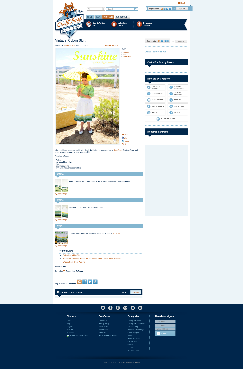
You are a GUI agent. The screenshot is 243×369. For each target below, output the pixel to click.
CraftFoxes (162, 9)
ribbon (126, 53)
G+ (125, 308)
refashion (127, 57)
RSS (140, 308)
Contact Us (103, 321)
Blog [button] (98, 17)
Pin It (124, 144)
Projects (70, 327)
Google (170, 9)
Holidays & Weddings (136, 330)
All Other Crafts (133, 350)
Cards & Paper (133, 333)
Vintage (130, 347)
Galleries (70, 333)
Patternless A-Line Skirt (71, 255)
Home (69, 321)
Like (125, 138)
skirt (125, 55)
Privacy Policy (104, 324)
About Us (102, 333)
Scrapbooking (133, 327)
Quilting (130, 344)
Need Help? (103, 330)
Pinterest (118, 308)
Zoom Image (62, 194)
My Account (122, 17)
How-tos (70, 330)
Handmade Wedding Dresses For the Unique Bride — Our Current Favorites (92, 259)
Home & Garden (134, 339)
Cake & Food (133, 341)
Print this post (113, 46)
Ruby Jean (118, 150)
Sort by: (124, 292)
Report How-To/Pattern (75, 271)
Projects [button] (108, 17)
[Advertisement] (98, 274)
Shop (90, 17)
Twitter (167, 9)
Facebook (164, 9)
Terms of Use (104, 327)
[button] (121, 24)
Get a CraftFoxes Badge (108, 336)
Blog (68, 324)
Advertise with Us (155, 51)
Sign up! (182, 9)
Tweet (126, 141)
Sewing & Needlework (136, 324)
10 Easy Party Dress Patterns (74, 262)
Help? (182, 3)
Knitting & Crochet (134, 321)
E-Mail (133, 308)
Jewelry (130, 336)
